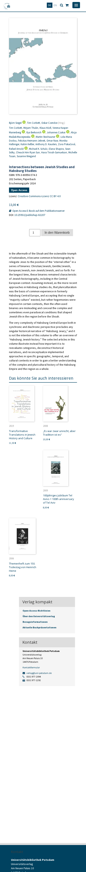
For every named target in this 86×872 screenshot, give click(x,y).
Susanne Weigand (26, 156)
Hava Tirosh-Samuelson (54, 152)
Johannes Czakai (56, 132)
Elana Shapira (56, 149)
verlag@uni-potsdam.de (39, 672)
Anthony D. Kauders (46, 144)
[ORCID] (24, 123)
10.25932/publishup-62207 (29, 215)
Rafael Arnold (16, 149)
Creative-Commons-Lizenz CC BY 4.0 (39, 196)
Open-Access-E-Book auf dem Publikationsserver (38, 211)
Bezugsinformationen (35, 621)
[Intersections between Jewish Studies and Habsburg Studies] (43, 66)
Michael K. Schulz (38, 149)
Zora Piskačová (66, 144)
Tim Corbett (33, 123)
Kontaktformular (31, 667)
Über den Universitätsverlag (39, 616)
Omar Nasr (52, 140)
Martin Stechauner (45, 137)
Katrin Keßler (27, 144)
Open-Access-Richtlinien (36, 610)
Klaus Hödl (45, 128)
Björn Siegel (15, 123)
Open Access (19, 190)
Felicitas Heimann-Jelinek (31, 140)
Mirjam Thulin (30, 128)
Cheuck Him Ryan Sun (28, 152)
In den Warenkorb (57, 232)
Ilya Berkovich (33, 132)
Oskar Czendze (49, 123)
